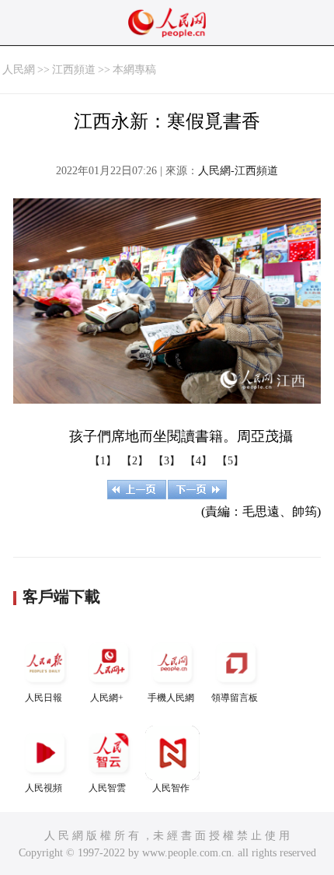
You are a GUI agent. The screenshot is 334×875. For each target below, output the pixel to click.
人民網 (18, 69)
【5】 (230, 461)
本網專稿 (134, 69)
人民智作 (171, 787)
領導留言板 (234, 697)
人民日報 (43, 697)
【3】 (166, 461)
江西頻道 (74, 69)
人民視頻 (43, 787)
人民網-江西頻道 (238, 171)
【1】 (103, 461)
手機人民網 (171, 697)
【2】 (134, 461)
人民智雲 (107, 787)
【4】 (198, 461)
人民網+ (107, 697)
